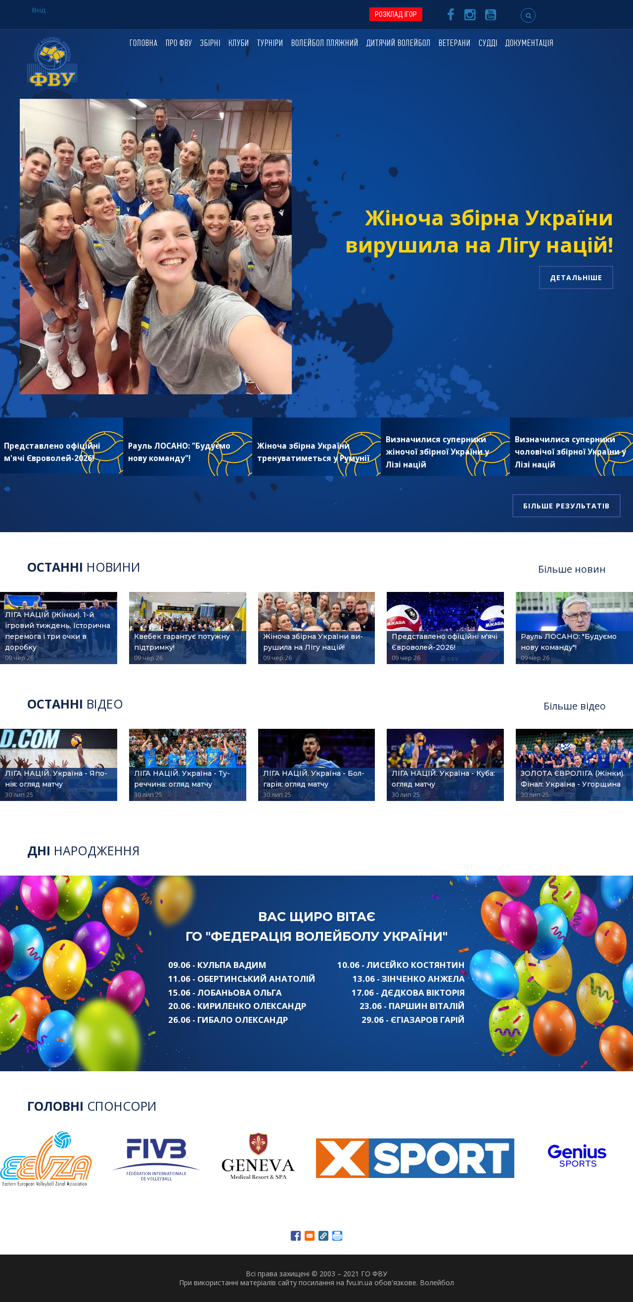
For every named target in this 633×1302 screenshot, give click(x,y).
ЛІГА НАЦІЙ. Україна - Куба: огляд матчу (443, 779)
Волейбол (437, 1282)
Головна (144, 44)
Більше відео (574, 706)
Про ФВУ (179, 44)
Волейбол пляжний (325, 44)
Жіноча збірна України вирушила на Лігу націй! (479, 230)
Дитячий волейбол (398, 44)
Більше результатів (566, 505)
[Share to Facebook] (296, 1236)
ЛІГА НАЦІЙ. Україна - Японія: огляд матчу (56, 779)
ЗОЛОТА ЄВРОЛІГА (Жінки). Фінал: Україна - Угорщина (573, 779)
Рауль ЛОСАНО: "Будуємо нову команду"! (569, 642)
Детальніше (576, 277)
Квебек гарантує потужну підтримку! (182, 642)
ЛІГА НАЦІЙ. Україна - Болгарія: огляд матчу (313, 779)
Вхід (38, 10)
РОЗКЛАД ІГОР (396, 14)
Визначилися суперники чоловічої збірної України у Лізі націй (570, 452)
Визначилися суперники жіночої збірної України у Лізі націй (437, 452)
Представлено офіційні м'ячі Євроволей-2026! (444, 642)
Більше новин (572, 569)
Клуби (238, 44)
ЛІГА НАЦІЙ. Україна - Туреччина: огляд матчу (182, 779)
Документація (529, 44)
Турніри (270, 44)
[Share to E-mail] (310, 1236)
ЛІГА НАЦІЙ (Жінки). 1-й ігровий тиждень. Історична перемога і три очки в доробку (57, 631)
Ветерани (455, 44)
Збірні (210, 44)
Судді (488, 44)
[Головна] (52, 61)
